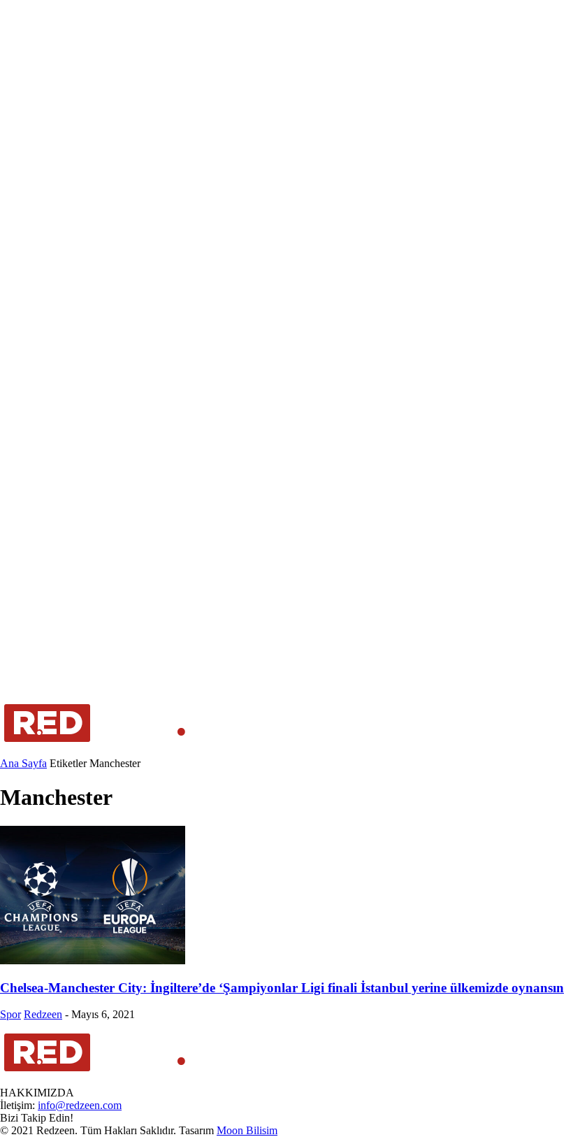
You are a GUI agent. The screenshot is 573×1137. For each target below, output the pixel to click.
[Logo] (95, 751)
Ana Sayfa (23, 763)
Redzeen (43, 1014)
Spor (10, 1014)
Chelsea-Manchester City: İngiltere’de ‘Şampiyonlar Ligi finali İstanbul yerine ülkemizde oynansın (282, 987)
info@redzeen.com (80, 1105)
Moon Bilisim (247, 1130)
